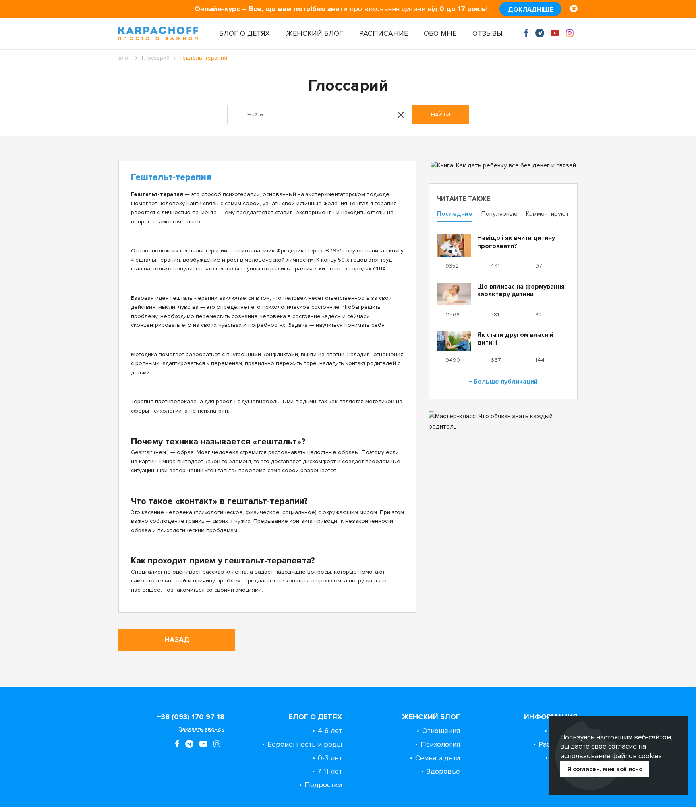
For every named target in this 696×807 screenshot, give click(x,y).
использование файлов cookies (611, 756)
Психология (440, 744)
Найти (440, 114)
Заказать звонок (201, 729)
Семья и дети (437, 757)
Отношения (441, 730)
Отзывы (487, 33)
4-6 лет (330, 730)
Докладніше (530, 10)
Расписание (383, 33)
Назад (176, 639)
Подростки (323, 784)
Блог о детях (244, 33)
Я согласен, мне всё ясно (604, 769)
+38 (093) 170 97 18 (190, 716)
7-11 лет (329, 771)
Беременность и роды (304, 744)
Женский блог (314, 33)
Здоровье (443, 771)
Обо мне (440, 33)
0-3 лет (330, 757)
